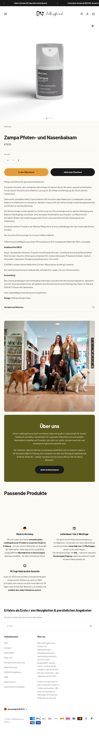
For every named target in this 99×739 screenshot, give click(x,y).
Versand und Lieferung (14, 662)
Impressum (9, 652)
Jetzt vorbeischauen (49, 469)
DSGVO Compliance (12, 672)
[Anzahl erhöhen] (18, 160)
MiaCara (7, 126)
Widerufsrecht (10, 667)
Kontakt (7, 648)
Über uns (8, 657)
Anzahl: (7, 154)
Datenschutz (10, 682)
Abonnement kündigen (14, 687)
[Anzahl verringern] (8, 160)
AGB (6, 677)
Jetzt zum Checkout (73, 172)
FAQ (6, 643)
